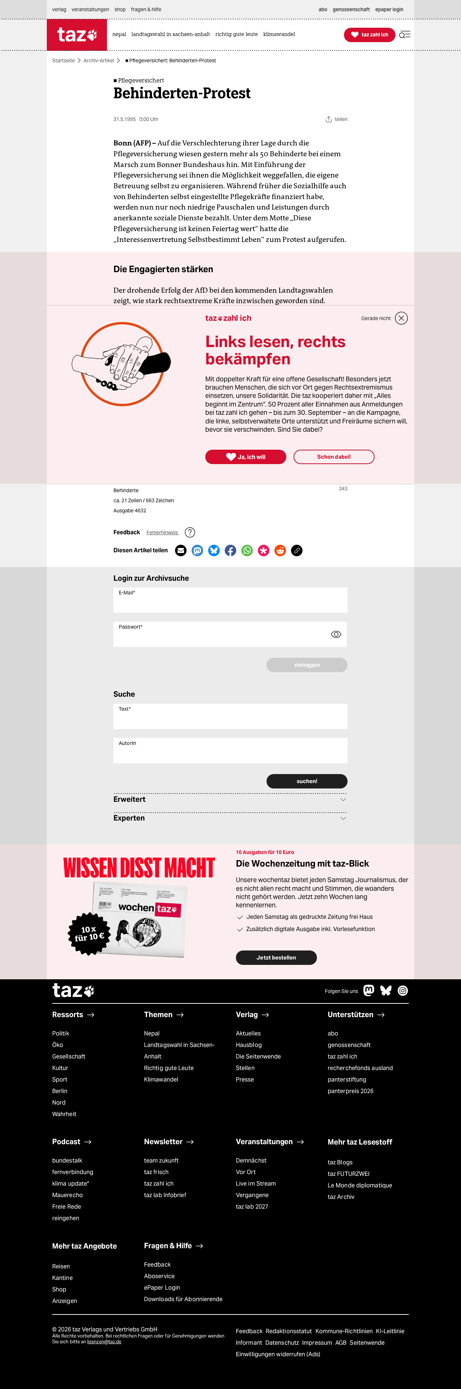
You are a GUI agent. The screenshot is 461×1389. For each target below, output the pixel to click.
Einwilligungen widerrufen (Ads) (278, 1354)
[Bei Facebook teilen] (230, 550)
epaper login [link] (389, 9)
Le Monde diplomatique (360, 1185)
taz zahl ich (342, 1056)
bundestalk (67, 1160)
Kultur (60, 1068)
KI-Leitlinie (390, 1331)
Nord (59, 1102)
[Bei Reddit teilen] (280, 550)
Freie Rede (66, 1206)
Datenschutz (282, 1343)
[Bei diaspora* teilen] (263, 550)
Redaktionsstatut (290, 1331)
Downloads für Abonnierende (183, 1299)
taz (73, 991)
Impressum (318, 1343)
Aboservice (159, 1276)
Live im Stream (256, 1183)
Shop (59, 1289)
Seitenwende (367, 1343)
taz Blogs (340, 1162)
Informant (250, 1343)
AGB (341, 1343)
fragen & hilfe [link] (146, 9)
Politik (60, 1033)
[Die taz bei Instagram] (403, 994)
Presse (245, 1079)
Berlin (60, 1091)
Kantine (62, 1278)
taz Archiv (341, 1197)
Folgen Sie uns (341, 991)
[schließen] (401, 318)
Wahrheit (64, 1114)
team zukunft (161, 1160)
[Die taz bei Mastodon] (369, 994)
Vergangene (252, 1195)
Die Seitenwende (258, 1056)
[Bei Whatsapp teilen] (247, 550)
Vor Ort (246, 1172)
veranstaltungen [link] (90, 9)
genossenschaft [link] (351, 9)
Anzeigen (64, 1301)
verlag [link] (59, 9)
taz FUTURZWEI (349, 1174)
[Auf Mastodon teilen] (197, 550)
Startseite (63, 60)
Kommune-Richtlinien (345, 1331)
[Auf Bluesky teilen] (214, 550)
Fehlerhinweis (163, 532)
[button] (405, 34)
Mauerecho (67, 1195)
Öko (57, 1045)
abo (333, 1033)
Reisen (61, 1266)
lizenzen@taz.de (104, 1342)
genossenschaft (349, 1045)
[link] (121, 34)
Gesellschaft (68, 1056)
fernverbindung (72, 1172)
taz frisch (156, 1172)
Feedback (157, 1264)
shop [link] (120, 9)
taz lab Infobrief (165, 1195)
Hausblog (249, 1045)
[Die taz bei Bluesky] (386, 994)
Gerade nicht (376, 318)
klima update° (70, 1183)
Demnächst (251, 1160)
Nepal (152, 1033)
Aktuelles (248, 1033)
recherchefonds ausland (360, 1068)
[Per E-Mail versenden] (181, 550)
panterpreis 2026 (351, 1091)
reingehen (65, 1218)
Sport (59, 1079)
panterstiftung (347, 1079)
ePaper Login (162, 1287)
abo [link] (323, 9)
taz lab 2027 (252, 1206)
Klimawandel (161, 1079)
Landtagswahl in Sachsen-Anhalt (179, 1050)
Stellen (245, 1068)
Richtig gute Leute (169, 1068)
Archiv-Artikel (99, 60)
